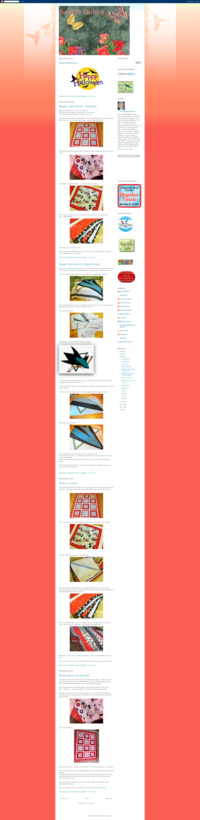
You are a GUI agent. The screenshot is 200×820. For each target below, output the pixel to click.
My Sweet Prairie (125, 321)
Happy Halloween (68, 62)
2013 (121, 402)
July (123, 390)
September (125, 385)
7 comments (92, 792)
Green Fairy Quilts (126, 310)
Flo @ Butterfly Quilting (72, 96)
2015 (121, 354)
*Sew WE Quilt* (125, 291)
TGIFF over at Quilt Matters (96, 787)
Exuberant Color (125, 303)
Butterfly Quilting (81, 11)
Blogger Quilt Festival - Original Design (79, 264)
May (123, 396)
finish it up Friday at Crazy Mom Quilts (73, 661)
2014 (121, 357)
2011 (121, 407)
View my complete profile (125, 149)
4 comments (92, 257)
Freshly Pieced (124, 306)
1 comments (92, 96)
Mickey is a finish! (68, 483)
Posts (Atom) (91, 803)
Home (87, 798)
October (124, 364)
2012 (121, 404)
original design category (100, 274)
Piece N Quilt (124, 330)
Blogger (108, 816)
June (123, 393)
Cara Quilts (123, 295)
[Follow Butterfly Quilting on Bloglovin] (127, 75)
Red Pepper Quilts (126, 342)
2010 (121, 409)
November (125, 361)
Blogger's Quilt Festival (79, 251)
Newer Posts (64, 798)
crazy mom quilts (125, 299)
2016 (121, 351)
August (124, 388)
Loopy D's (123, 317)
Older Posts (108, 798)
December (125, 359)
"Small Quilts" (91, 112)
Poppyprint (123, 334)
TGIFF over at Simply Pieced (76, 655)
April (123, 398)
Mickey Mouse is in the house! (74, 675)
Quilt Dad (123, 338)
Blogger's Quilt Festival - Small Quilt (78, 106)
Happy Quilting (125, 314)
